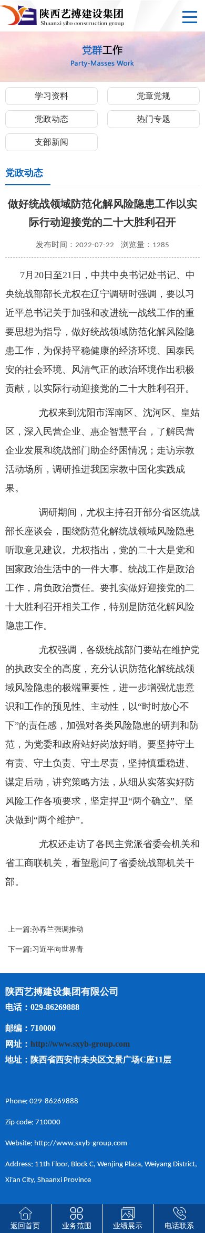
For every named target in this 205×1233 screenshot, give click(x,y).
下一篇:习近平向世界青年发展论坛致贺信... (46, 951)
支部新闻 (51, 143)
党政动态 (51, 119)
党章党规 (153, 96)
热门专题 (153, 119)
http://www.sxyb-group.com (80, 1043)
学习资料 (51, 96)
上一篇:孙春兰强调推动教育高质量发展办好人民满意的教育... (48, 931)
